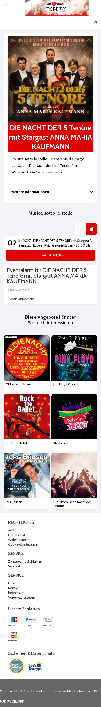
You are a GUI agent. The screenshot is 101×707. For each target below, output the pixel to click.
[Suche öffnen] (96, 23)
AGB (11, 530)
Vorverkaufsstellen (21, 597)
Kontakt (13, 588)
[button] (80, 229)
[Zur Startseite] (57, 8)
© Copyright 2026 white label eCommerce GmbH (35, 691)
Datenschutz (17, 535)
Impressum (16, 593)
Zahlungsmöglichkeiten (25, 561)
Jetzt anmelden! (22, 298)
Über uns (14, 583)
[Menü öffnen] (6, 5)
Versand (14, 566)
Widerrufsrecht (19, 540)
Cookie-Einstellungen (23, 544)
